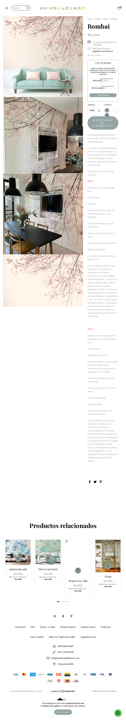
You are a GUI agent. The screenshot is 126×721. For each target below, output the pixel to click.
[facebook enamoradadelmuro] (63, 616)
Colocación (20, 627)
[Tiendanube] (63, 692)
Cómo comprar (37, 637)
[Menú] (7, 8)
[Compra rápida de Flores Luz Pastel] (48, 559)
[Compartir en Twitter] (95, 482)
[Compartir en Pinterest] (100, 482)
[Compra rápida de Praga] (108, 566)
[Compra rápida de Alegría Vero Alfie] (78, 570)
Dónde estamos (68, 627)
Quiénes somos (88, 627)
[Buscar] (27, 8)
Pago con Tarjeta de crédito (62, 637)
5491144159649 (65, 646)
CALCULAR (102, 95)
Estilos (97, 19)
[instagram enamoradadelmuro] (55, 616)
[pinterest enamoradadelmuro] (71, 616)
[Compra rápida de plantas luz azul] (18, 559)
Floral (105, 19)
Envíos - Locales (47, 627)
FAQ (33, 627)
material (91, 105)
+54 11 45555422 (65, 652)
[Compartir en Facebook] (90, 482)
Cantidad (107, 105)
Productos (106, 627)
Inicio (90, 19)
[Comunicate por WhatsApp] (117, 713)
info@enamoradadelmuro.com (65, 658)
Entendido (63, 712)
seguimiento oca (88, 637)
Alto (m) (96, 80)
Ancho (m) (96, 88)
